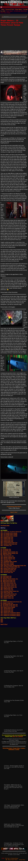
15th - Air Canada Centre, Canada (9, 533)
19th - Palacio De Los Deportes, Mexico (10, 614)
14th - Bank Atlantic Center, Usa (8, 585)
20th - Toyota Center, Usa (7, 589)
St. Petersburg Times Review (14, 506)
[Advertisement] (14, 38)
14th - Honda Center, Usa (7, 611)
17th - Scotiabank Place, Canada (9, 561)
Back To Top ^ (14, 512)
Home (2, 9)
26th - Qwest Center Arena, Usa (8, 568)
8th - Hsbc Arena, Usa (6, 554)
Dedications (11, 749)
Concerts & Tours (9, 9)
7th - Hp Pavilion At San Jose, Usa (9, 604)
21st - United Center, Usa (7, 538)
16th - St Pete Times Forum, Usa (9, 587)
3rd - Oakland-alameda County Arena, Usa (11, 601)
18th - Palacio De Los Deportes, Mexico (10, 612)
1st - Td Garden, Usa (6, 549)
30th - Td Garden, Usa (6, 545)
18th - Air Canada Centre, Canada (9, 535)
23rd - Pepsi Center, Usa (7, 592)
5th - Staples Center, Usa (7, 603)
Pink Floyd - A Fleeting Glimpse (11, 858)
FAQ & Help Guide (7, 748)
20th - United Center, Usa (7, 537)
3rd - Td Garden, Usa (6, 550)
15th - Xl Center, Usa (6, 560)
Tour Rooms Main (5, 525)
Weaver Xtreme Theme (12, 859)
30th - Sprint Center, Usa (7, 572)
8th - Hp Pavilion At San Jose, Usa (9, 605)
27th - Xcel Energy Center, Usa (8, 569)
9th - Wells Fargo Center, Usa (8, 581)
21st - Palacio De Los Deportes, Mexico (10, 615)
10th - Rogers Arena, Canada (8, 607)
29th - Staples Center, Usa (7, 596)
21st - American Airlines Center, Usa (10, 591)
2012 (2, 620)
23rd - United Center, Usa (7, 539)
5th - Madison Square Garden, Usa (9, 551)
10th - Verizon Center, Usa (7, 556)
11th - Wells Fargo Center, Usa (8, 583)
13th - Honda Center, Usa (7, 609)
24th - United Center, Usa (7, 541)
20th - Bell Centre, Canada (7, 564)
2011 (2, 619)
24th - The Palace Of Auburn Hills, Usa (10, 566)
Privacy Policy (16, 748)
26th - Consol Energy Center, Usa (9, 542)
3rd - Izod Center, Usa (6, 576)
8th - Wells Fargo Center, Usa (8, 580)
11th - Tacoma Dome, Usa (7, 608)
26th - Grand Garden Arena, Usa (9, 593)
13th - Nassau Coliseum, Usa (8, 558)
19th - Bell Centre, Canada (7, 562)
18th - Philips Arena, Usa (7, 588)
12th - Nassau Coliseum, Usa (8, 557)
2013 (2, 621)
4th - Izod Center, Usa (6, 577)
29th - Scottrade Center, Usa (8, 571)
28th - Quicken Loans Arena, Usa (9, 544)
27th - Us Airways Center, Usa (8, 595)
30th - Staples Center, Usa (7, 598)
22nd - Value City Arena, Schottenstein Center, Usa (13, 565)
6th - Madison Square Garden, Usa (9, 553)
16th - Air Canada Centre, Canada (9, 534)
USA (14, 736)
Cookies (23, 748)
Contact (17, 749)
